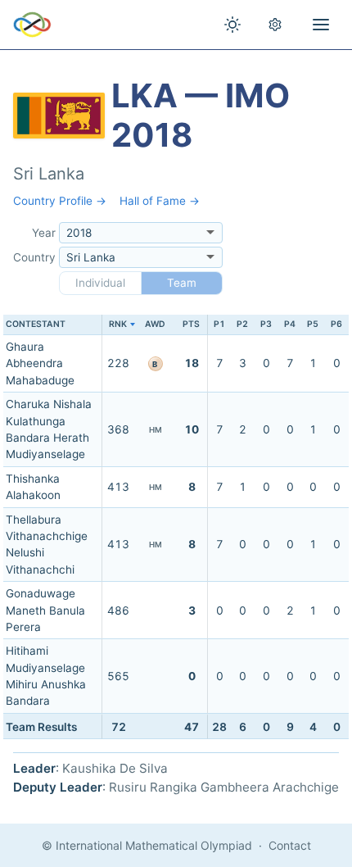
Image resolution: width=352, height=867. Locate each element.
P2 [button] (242, 324)
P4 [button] (290, 324)
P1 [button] (219, 324)
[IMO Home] (32, 24)
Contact (290, 845)
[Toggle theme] (232, 24)
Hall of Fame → (160, 200)
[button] (118, 325)
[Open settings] (275, 24)
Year (44, 232)
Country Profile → (59, 200)
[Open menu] (321, 25)
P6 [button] (336, 324)
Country (34, 257)
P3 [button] (266, 324)
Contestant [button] (35, 324)
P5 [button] (312, 324)
